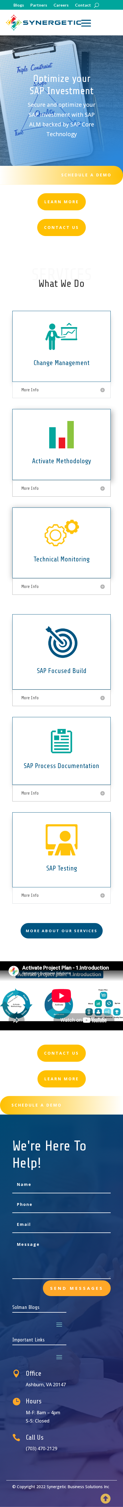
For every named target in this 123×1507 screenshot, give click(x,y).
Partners (38, 5)
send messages (77, 1288)
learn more (61, 201)
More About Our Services (62, 930)
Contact (83, 5)
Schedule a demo (86, 175)
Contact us (61, 227)
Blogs (18, 5)
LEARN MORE (61, 1078)
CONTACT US (61, 1053)
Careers (61, 5)
